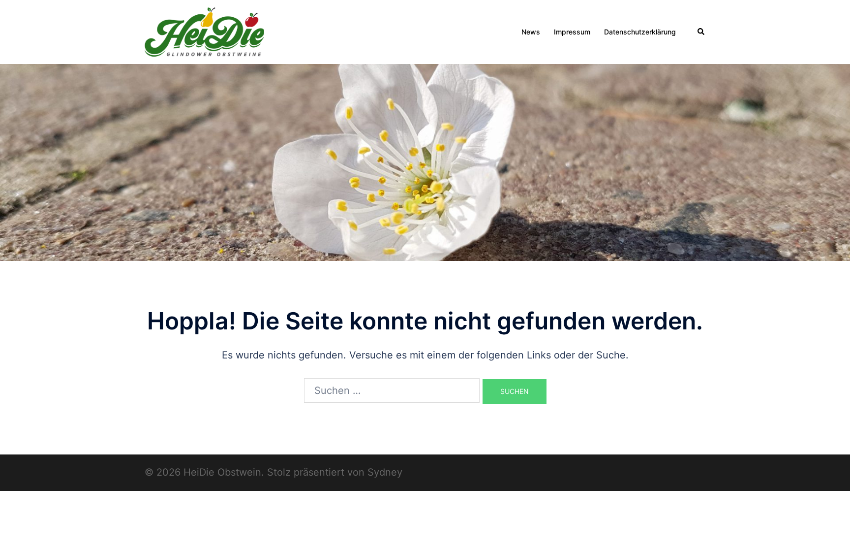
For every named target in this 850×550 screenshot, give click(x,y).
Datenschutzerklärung (640, 32)
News (530, 32)
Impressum (572, 32)
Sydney (384, 472)
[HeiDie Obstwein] (204, 31)
